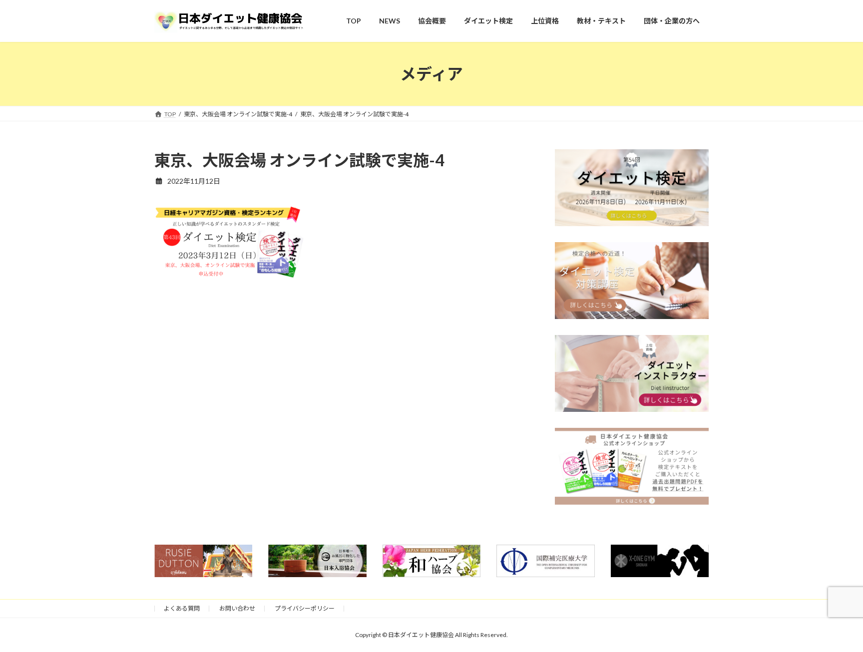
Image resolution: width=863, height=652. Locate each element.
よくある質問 (182, 608)
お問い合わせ (237, 608)
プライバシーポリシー (305, 608)
